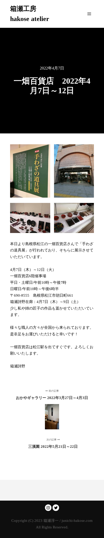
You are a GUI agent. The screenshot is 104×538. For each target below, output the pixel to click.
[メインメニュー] (89, 14)
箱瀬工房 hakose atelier (29, 13)
